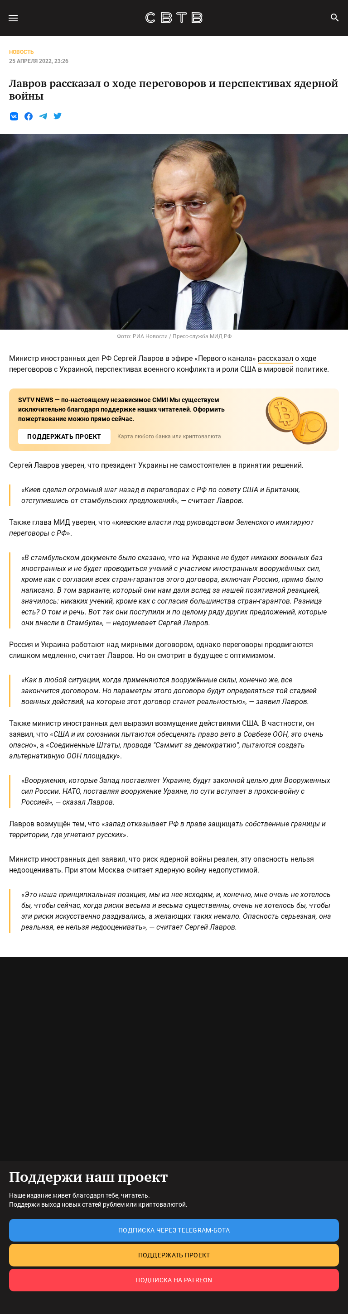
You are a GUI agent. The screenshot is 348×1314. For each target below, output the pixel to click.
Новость (21, 52)
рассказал (275, 358)
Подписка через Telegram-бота (174, 1230)
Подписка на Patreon (173, 1280)
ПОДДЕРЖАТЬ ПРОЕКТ (64, 436)
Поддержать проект (174, 1255)
